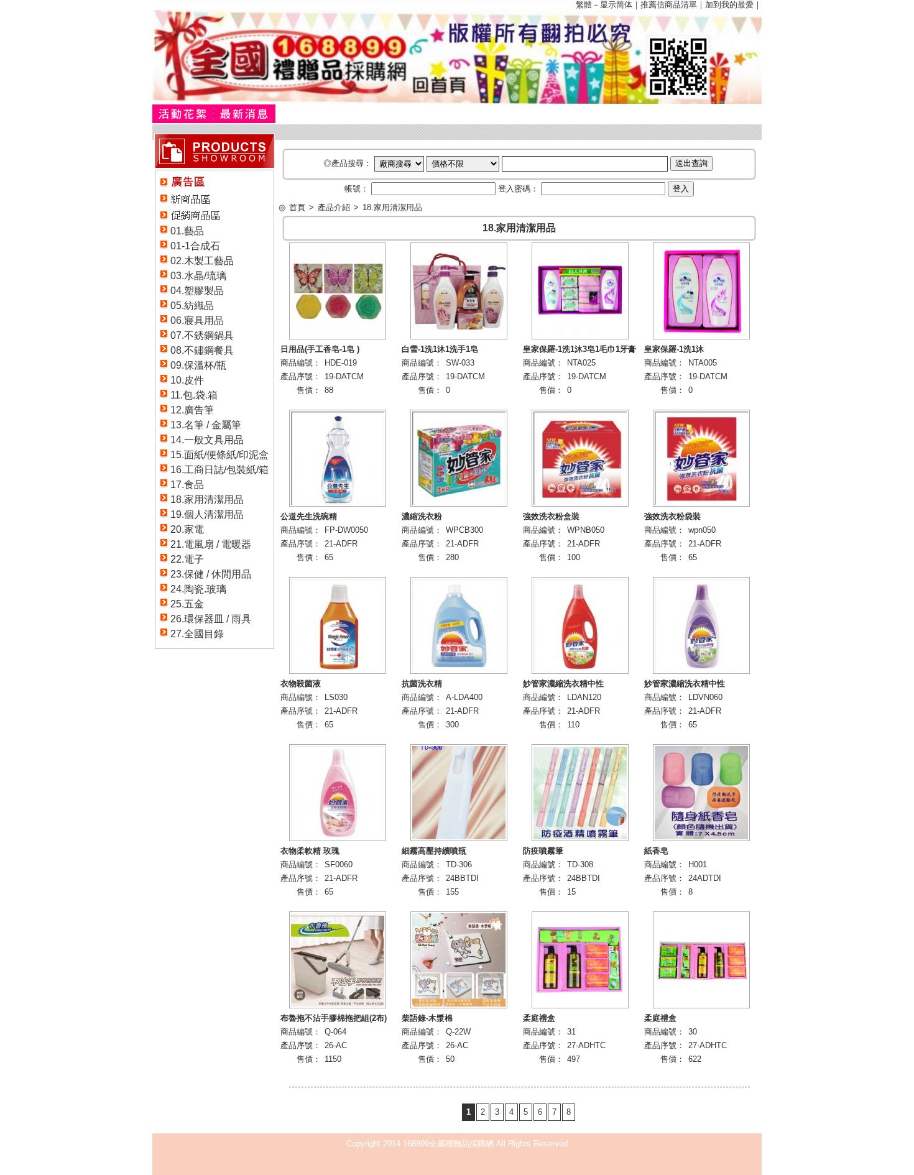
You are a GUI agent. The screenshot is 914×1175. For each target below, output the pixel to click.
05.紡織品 (192, 305)
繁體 (584, 4)
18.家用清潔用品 (207, 499)
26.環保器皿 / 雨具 (210, 619)
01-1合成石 (195, 246)
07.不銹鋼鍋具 (202, 335)
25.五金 (187, 604)
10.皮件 (187, 380)
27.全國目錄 (197, 634)
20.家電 (187, 529)
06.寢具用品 (197, 320)
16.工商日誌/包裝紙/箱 (219, 469)
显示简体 (616, 4)
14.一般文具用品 (207, 440)
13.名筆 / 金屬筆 (205, 425)
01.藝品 (187, 231)
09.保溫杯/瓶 (198, 365)
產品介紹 (334, 207)
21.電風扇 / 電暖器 (210, 544)
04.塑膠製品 (197, 290)
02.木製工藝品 (202, 261)
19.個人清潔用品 (207, 514)
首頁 (297, 207)
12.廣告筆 (192, 410)
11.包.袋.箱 (194, 395)
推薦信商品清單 (668, 4)
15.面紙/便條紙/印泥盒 (219, 454)
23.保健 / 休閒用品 (210, 574)
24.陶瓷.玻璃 (198, 589)
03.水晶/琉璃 (198, 275)
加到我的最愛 (729, 4)
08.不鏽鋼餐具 (202, 350)
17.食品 (187, 484)
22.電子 (187, 559)
